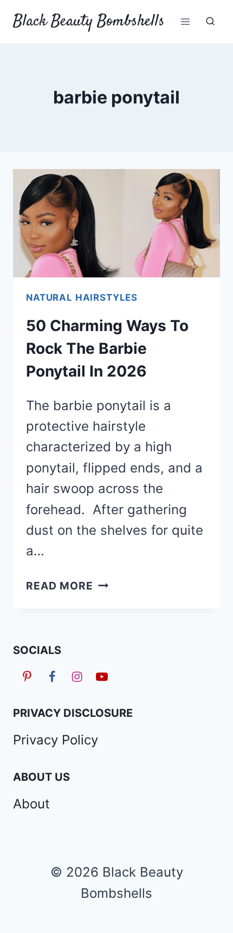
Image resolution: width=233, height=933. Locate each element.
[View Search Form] (210, 21)
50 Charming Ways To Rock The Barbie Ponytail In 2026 (107, 348)
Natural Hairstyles (82, 297)
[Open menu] (185, 21)
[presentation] (116, 223)
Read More (67, 585)
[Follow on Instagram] (75, 676)
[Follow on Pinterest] (25, 676)
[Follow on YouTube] (100, 676)
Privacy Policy (55, 740)
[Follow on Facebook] (50, 676)
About (31, 804)
